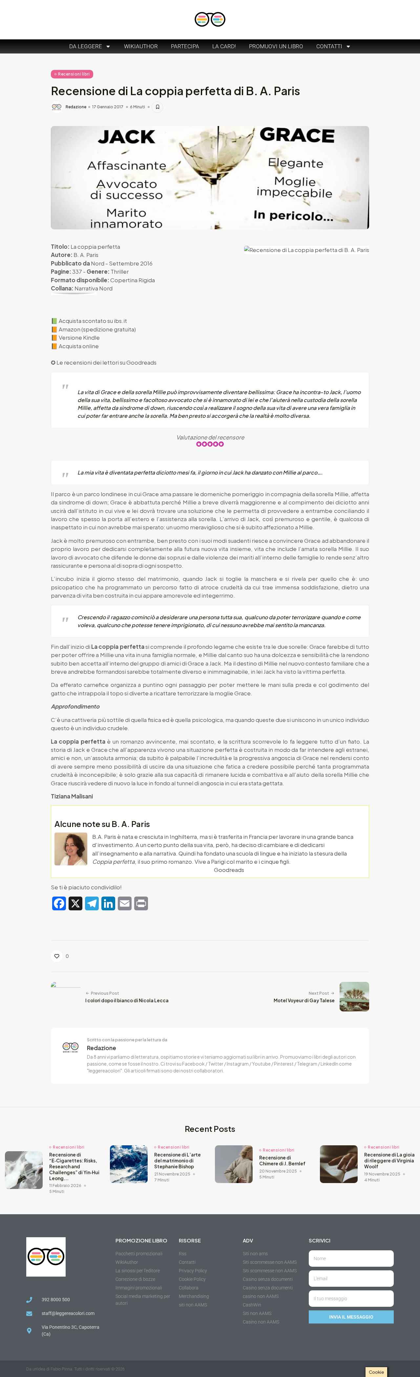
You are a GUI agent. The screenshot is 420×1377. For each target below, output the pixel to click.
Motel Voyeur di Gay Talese (304, 1000)
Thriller (120, 271)
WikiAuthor (141, 46)
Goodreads (141, 362)
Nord (97, 263)
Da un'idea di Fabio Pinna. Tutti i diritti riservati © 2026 (75, 1368)
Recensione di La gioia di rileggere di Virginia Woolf (389, 1160)
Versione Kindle (79, 337)
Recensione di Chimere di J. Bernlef (282, 1160)
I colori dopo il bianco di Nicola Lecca (127, 1000)
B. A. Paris (86, 254)
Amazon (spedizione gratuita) (97, 329)
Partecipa (185, 46)
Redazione (76, 107)
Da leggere (85, 46)
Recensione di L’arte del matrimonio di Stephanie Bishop (177, 1160)
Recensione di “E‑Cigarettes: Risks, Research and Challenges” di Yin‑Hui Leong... (74, 1166)
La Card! (224, 46)
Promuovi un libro (276, 46)
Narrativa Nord (93, 288)
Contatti (329, 46)
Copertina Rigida (132, 280)
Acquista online (79, 346)
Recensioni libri (74, 74)
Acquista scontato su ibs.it (93, 320)
